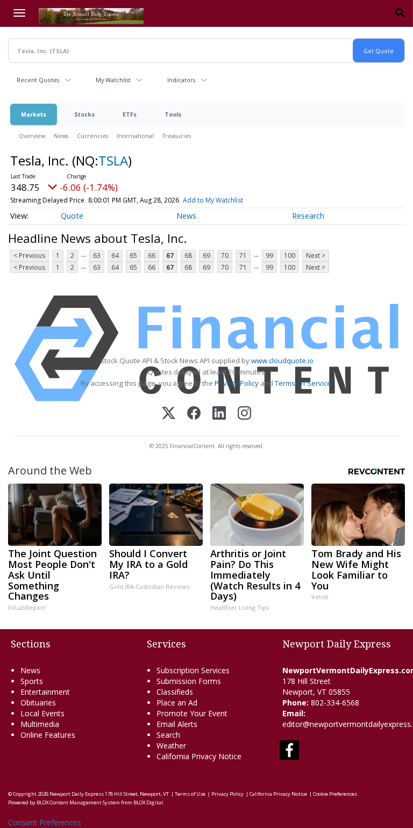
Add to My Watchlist (213, 200)
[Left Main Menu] (19, 12)
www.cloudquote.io (282, 360)
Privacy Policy (237, 383)
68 (188, 255)
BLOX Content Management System (78, 802)
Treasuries (176, 136)
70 (225, 255)
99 (269, 255)
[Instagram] (244, 414)
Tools (173, 114)
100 (289, 255)
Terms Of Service (303, 383)
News (61, 136)
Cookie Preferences (335, 793)
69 (206, 255)
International (135, 136)
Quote (72, 216)
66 (151, 255)
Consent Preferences (44, 822)
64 (115, 255)
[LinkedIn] (219, 414)
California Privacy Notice (278, 793)
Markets (33, 114)
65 (133, 255)
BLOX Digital (148, 802)
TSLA (113, 160)
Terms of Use (190, 793)
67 (170, 255)
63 (97, 255)
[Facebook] (194, 414)
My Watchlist (113, 80)
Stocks (84, 114)
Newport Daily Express (76, 793)
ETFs (130, 114)
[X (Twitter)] (169, 414)
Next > (315, 255)
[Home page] (91, 15)
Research (308, 216)
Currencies (92, 136)
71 (243, 255)
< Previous (29, 255)
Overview (32, 136)
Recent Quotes (38, 80)
